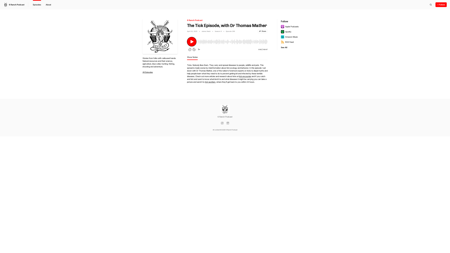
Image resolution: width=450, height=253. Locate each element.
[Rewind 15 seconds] (189, 49)
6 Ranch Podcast (16, 5)
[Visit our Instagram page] (222, 123)
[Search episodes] (431, 4)
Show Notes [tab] (192, 57)
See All (284, 47)
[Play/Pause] (191, 41)
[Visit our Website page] (228, 123)
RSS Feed (289, 42)
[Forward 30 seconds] (194, 49)
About (48, 5)
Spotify (288, 32)
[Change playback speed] (199, 49)
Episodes (37, 5)
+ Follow (441, 5)
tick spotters (210, 82)
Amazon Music (291, 37)
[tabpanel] (227, 75)
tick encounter (245, 76)
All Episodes (147, 72)
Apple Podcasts (292, 26)
